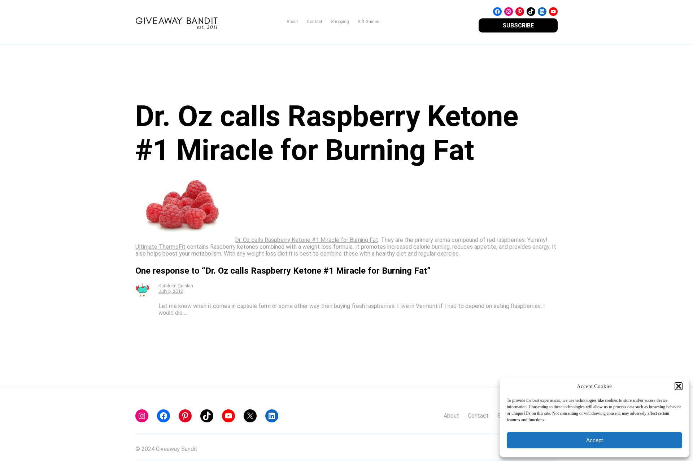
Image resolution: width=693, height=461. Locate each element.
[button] (678, 386)
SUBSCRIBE (518, 25)
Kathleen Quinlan (175, 285)
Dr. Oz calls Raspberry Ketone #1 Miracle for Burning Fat (306, 239)
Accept (594, 440)
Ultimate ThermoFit (160, 246)
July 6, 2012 (170, 291)
